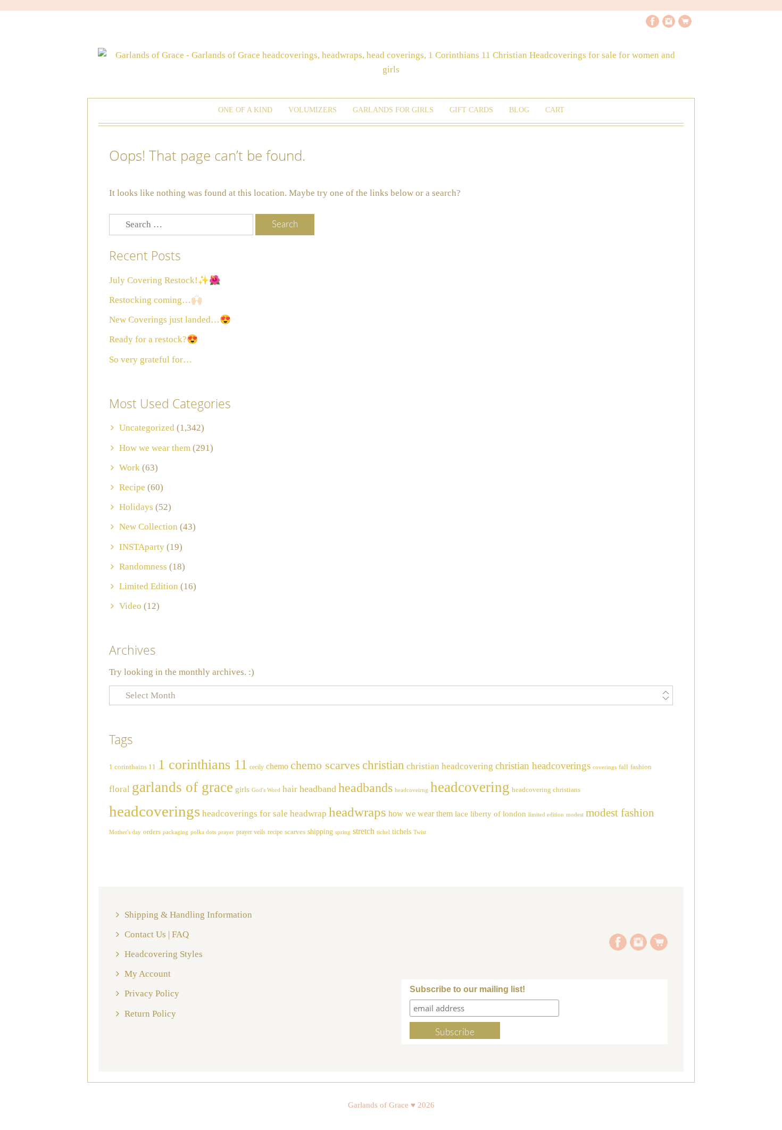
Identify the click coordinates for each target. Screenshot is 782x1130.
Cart (554, 110)
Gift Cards (471, 110)
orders (152, 832)
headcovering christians (546, 790)
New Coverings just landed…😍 (170, 320)
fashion (641, 767)
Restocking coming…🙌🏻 (155, 300)
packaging (175, 832)
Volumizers (312, 110)
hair (289, 788)
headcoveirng (411, 790)
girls (242, 789)
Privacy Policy (151, 993)
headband (318, 788)
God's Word (266, 790)
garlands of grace (182, 787)
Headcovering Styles (163, 954)
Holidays (136, 507)
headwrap (308, 814)
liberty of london (498, 814)
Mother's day (125, 832)
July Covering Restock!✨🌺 (164, 280)
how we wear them (420, 813)
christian (383, 765)
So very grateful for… (150, 359)
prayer (226, 832)
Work (129, 468)
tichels (401, 831)
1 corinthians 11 (202, 764)
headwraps (357, 811)
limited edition (546, 814)
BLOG (519, 110)
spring (343, 832)
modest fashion (620, 813)
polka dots (203, 832)
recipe (275, 832)
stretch (364, 831)
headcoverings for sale (245, 814)
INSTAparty (141, 547)
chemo (277, 766)
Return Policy (150, 1014)
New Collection (148, 527)
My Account (147, 974)
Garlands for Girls (393, 110)
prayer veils (250, 832)
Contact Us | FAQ (156, 934)
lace (461, 813)
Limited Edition (148, 586)
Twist (419, 832)
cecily (256, 767)
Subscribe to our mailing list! (467, 989)
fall (623, 767)
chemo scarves (325, 765)
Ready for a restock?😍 (153, 339)
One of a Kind (245, 110)
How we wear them (154, 448)
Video (130, 606)
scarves (295, 832)
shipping (320, 831)
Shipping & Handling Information (188, 915)
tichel (383, 832)
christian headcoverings (542, 765)
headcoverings (154, 811)
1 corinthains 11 (132, 767)
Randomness (143, 567)
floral (119, 789)
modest (575, 815)
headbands (365, 788)
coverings (605, 767)
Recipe (132, 487)
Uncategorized (146, 428)
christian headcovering (449, 766)
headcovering (470, 787)
